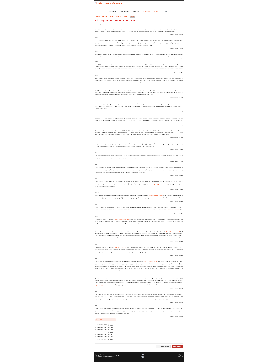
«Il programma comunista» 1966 (104, 333)
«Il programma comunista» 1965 (104, 331)
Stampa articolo (177, 346)
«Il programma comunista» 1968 (104, 336)
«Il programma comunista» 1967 (104, 334)
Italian (132, 16)
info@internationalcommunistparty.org (104, 356)
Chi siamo (112, 11)
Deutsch (104, 16)
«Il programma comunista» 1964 (104, 329)
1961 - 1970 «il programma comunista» (105, 319)
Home (98, 16)
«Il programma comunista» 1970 (104, 340)
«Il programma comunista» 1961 (104, 324)
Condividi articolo (164, 346)
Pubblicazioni (124, 11)
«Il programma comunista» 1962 (104, 326)
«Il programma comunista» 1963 (104, 327)
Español (111, 16)
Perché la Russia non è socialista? (161, 184)
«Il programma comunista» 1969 (104, 338)
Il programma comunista (151, 11)
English (126, 16)
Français (118, 16)
